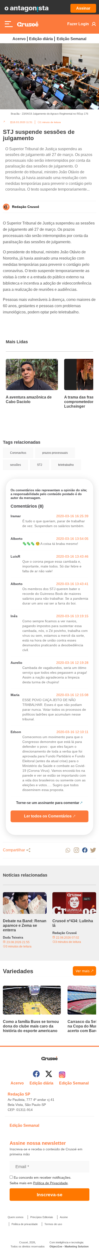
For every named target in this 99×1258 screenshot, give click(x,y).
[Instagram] (62, 1075)
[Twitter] (48, 1075)
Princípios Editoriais (41, 1217)
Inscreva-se (49, 1194)
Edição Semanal (71, 39)
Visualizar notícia (21, 361)
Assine (64, 1217)
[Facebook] (36, 1075)
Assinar (83, 8)
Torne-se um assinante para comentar (47, 803)
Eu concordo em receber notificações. (42, 1177)
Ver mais (83, 971)
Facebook (85, 850)
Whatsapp (68, 850)
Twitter (93, 850)
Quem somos (16, 1217)
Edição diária (41, 39)
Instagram (76, 850)
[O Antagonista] (26, 8)
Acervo (19, 39)
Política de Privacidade (50, 1183)
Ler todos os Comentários (48, 816)
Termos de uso (53, 1224)
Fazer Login (78, 24)
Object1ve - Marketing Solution (69, 1246)
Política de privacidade (25, 1224)
